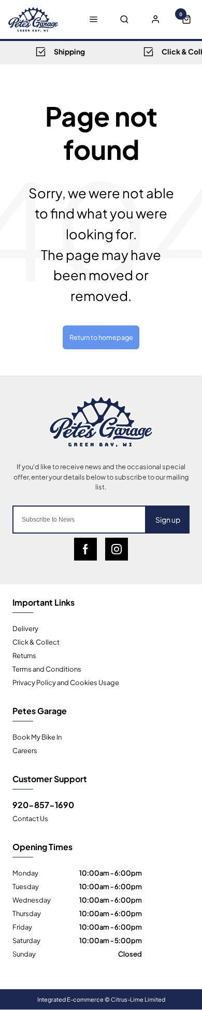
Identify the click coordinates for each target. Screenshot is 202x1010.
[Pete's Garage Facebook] (85, 549)
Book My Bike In (37, 736)
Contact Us (30, 818)
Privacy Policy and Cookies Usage (65, 682)
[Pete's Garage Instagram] (116, 549)
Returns (24, 655)
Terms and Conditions (46, 668)
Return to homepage (101, 337)
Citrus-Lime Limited (138, 999)
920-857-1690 (43, 804)
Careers (24, 750)
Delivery (25, 628)
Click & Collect (36, 641)
